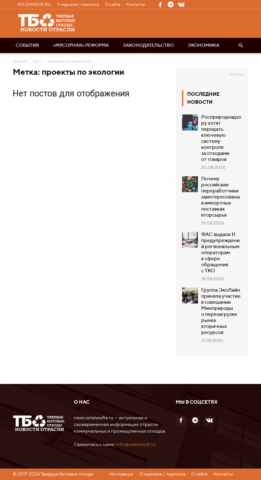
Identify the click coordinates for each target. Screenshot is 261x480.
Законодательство (148, 45)
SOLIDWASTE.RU (34, 5)
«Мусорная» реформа (81, 45)
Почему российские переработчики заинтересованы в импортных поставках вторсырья (220, 197)
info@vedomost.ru (136, 444)
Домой (19, 61)
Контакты (135, 5)
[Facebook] (160, 4)
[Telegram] (170, 4)
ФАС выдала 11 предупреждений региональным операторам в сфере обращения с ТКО (220, 253)
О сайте (112, 5)
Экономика (203, 45)
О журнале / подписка (78, 5)
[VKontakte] (181, 4)
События (27, 45)
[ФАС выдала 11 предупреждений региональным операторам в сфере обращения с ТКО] (190, 240)
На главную (121, 474)
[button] (240, 45)
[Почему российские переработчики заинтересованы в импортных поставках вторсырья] (190, 184)
